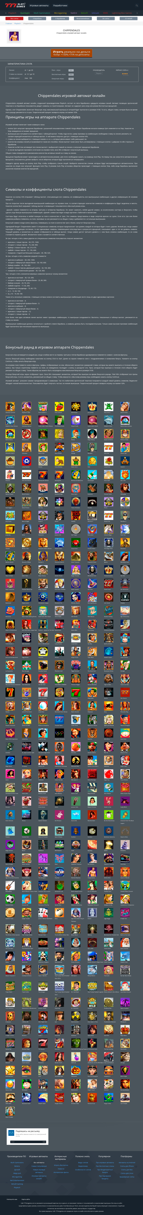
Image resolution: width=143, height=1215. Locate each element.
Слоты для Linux (127, 1173)
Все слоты (14, 18)
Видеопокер (83, 1166)
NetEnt (74, 13)
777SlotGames (15, 5)
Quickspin (25, 13)
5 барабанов (60, 18)
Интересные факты (61, 1172)
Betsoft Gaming (17, 1184)
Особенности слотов (83, 1170)
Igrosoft (17, 1170)
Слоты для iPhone (127, 1166)
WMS (105, 13)
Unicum (95, 13)
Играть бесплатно (61, 1165)
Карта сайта (26, 1199)
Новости (61, 1169)
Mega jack (17, 1173)
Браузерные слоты (127, 1177)
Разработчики (60, 5)
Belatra (17, 1166)
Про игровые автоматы (105, 1162)
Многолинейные (83, 18)
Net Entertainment (17, 1180)
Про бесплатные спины (105, 1166)
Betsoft (84, 13)
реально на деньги (71, 53)
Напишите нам (12, 1199)
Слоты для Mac (127, 1170)
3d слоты (105, 18)
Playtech (12, 13)
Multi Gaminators (42, 13)
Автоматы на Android (127, 1162)
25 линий (128, 18)
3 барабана (37, 18)
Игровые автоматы (39, 5)
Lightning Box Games (122, 13)
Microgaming (60, 13)
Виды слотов (83, 1162)
